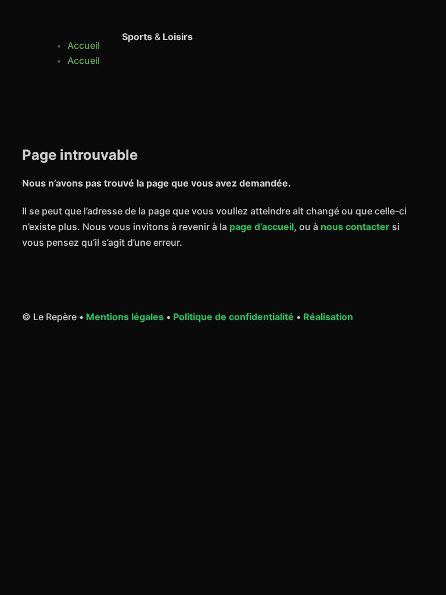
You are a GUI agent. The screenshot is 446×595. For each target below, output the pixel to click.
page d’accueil (261, 226)
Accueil (83, 45)
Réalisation (328, 316)
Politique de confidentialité (233, 316)
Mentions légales (125, 316)
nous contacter (355, 226)
